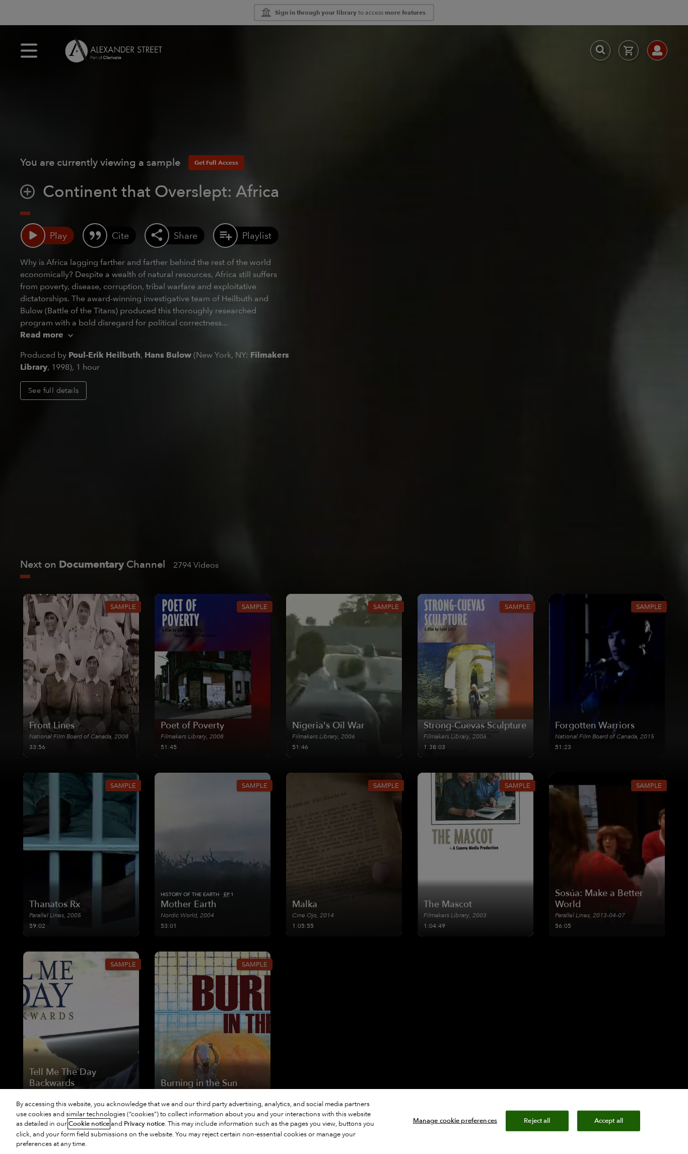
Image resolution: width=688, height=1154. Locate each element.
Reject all (537, 1120)
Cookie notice (88, 1123)
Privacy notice (144, 1123)
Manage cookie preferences (455, 1120)
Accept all (608, 1120)
